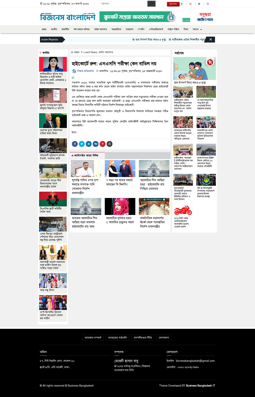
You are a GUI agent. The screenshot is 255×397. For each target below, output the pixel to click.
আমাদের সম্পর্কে (93, 337)
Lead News (90, 52)
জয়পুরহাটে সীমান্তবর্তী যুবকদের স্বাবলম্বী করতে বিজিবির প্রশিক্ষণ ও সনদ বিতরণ (182, 194)
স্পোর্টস (141, 29)
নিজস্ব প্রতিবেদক (85, 71)
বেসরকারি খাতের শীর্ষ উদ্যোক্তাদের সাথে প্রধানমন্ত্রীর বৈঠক (50, 183)
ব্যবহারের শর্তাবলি (117, 337)
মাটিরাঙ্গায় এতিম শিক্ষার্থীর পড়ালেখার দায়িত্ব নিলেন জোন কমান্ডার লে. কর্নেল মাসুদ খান (183, 106)
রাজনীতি (65, 29)
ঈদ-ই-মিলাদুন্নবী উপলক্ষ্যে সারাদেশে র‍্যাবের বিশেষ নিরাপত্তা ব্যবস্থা (205, 192)
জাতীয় (54, 29)
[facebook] (182, 4)
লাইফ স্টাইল (173, 29)
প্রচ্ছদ (44, 29)
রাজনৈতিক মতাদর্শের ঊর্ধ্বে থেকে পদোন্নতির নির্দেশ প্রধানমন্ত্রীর (152, 222)
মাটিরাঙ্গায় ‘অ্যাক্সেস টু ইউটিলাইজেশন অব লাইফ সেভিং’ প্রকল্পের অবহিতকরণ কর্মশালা (183, 163)
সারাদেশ (129, 29)
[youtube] (191, 4)
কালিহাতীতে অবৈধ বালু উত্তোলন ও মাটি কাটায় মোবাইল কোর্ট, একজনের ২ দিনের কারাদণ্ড (53, 78)
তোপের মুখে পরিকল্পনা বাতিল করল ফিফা (51, 132)
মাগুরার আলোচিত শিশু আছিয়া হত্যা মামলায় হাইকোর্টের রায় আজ (84, 222)
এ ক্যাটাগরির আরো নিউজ (85, 155)
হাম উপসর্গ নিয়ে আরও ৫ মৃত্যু (141, 39)
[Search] (151, 4)
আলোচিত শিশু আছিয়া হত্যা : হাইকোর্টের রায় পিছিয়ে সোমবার (152, 184)
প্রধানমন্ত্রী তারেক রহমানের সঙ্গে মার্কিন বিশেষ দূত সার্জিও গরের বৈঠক (52, 265)
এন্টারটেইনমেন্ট (156, 29)
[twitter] (199, 4)
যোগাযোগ (164, 337)
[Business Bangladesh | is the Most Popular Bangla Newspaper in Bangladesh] (68, 15)
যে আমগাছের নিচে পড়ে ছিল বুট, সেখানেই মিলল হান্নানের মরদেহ (205, 104)
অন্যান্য (196, 29)
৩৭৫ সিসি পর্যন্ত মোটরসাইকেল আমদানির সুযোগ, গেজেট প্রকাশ (181, 222)
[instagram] (208, 4)
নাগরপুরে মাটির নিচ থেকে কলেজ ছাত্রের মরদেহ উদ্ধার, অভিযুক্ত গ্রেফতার (182, 134)
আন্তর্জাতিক (116, 29)
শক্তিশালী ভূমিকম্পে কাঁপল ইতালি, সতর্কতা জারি (52, 157)
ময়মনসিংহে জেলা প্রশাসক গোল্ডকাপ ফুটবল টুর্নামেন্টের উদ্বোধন (205, 134)
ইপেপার (173, 4)
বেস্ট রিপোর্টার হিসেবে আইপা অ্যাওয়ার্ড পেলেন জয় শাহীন (51, 315)
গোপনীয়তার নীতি (143, 337)
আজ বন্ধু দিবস (47, 290)
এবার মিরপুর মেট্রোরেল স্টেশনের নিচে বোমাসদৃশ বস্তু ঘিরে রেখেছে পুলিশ (51, 237)
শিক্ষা (186, 29)
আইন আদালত (100, 29)
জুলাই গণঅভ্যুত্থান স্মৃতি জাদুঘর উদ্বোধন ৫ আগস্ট (52, 107)
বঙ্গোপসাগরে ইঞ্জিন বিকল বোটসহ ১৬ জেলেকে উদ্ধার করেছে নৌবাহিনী (205, 162)
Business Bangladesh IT (200, 385)
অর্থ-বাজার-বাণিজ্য (82, 29)
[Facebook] (75, 144)
